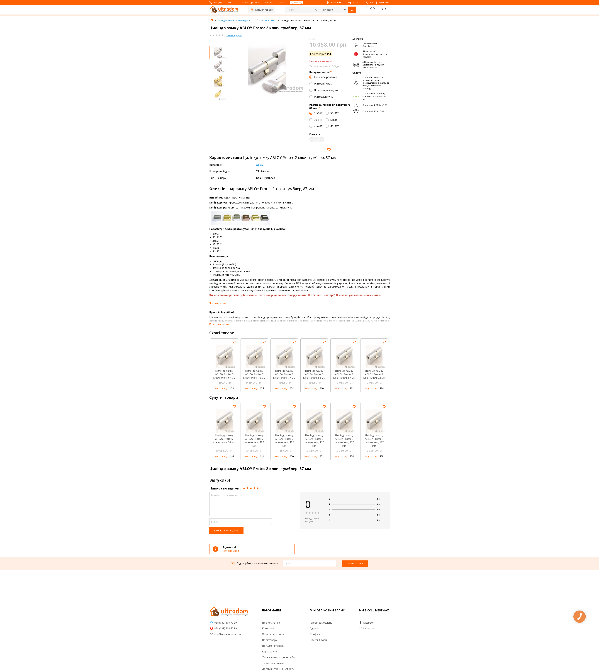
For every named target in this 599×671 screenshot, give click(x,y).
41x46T (318, 126)
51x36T (334, 119)
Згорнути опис (218, 303)
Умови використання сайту (279, 657)
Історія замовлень (321, 622)
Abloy (259, 165)
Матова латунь (323, 96)
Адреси (314, 628)
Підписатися (355, 563)
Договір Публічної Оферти (278, 669)
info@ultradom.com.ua (227, 634)
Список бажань (319, 640)
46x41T (334, 126)
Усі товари (327, 9)
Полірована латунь (326, 90)
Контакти (269, 2)
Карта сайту (269, 651)
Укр (349, 2)
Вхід (372, 2)
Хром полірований (325, 77)
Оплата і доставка (250, 2)
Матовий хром (323, 83)
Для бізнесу (296, 2)
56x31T (334, 113)
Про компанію (271, 622)
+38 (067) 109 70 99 (222, 2)
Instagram (369, 628)
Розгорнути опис (220, 324)
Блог (282, 2)
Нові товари (269, 640)
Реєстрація (384, 2)
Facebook (368, 622)
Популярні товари (273, 645)
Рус (357, 2)
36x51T (318, 119)
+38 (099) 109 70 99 (225, 628)
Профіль (315, 634)
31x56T (318, 113)
